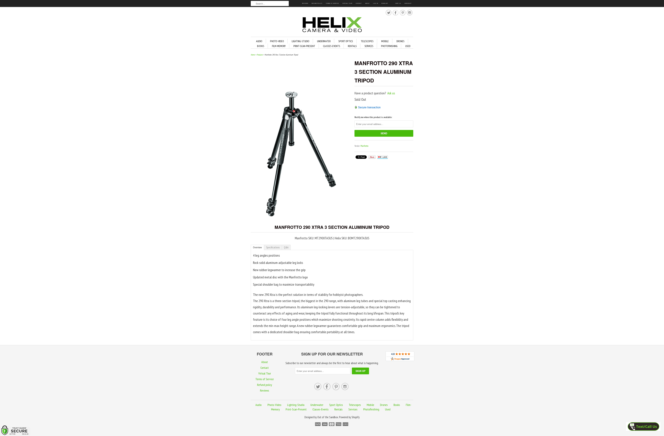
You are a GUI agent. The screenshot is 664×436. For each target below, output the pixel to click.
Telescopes (367, 41)
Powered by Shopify (349, 417)
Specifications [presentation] (273, 247)
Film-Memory (279, 46)
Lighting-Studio (300, 41)
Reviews (305, 3)
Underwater (324, 41)
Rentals (352, 46)
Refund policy (317, 3)
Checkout (408, 3)
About (367, 3)
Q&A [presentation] (286, 247)
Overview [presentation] (257, 247)
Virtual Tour (347, 3)
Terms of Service (332, 3)
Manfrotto (364, 145)
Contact (359, 3)
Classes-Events (331, 46)
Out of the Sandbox (327, 417)
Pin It (372, 157)
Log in (375, 3)
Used (408, 46)
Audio (259, 41)
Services (369, 46)
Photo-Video (277, 41)
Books (260, 46)
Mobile (385, 41)
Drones (400, 41)
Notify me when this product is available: (373, 117)
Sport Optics (345, 41)
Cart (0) (398, 3)
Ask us (391, 93)
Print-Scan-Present (304, 46)
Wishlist (384, 3)
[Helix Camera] (332, 25)
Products (260, 54)
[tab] (257, 247)
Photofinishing (389, 46)
